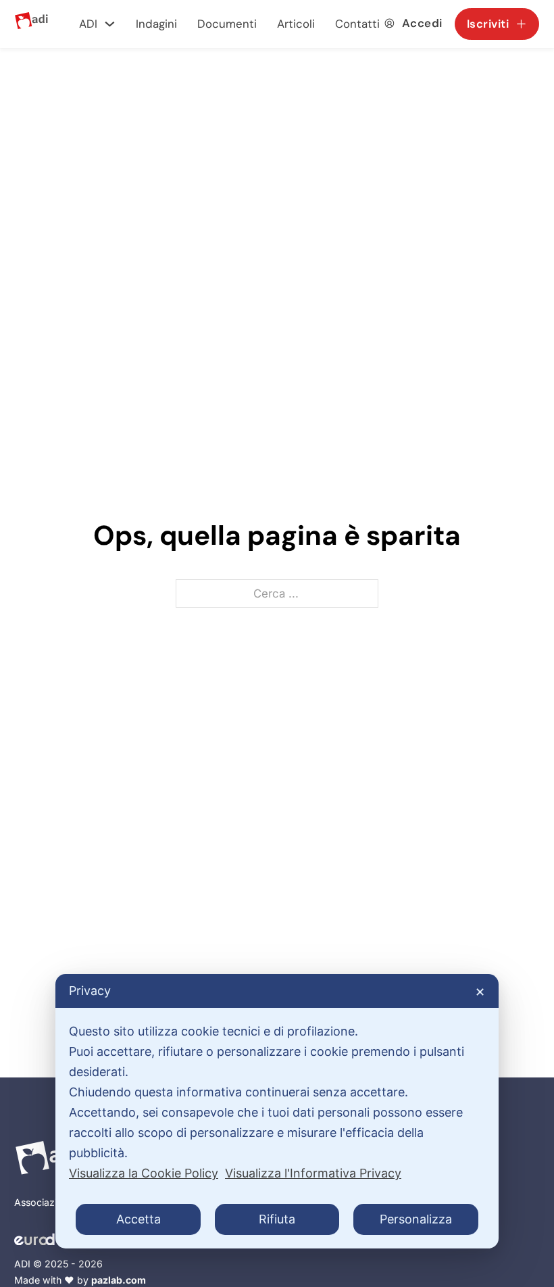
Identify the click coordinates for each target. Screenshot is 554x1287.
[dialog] (277, 1111)
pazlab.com (118, 1280)
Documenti (227, 23)
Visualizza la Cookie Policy (143, 1173)
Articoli (296, 23)
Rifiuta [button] (277, 1219)
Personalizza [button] (416, 1219)
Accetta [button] (138, 1219)
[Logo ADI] (31, 23)
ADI (88, 23)
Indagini (156, 23)
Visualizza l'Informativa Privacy (313, 1173)
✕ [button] (480, 992)
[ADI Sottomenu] (110, 24)
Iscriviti (488, 23)
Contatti (357, 23)
